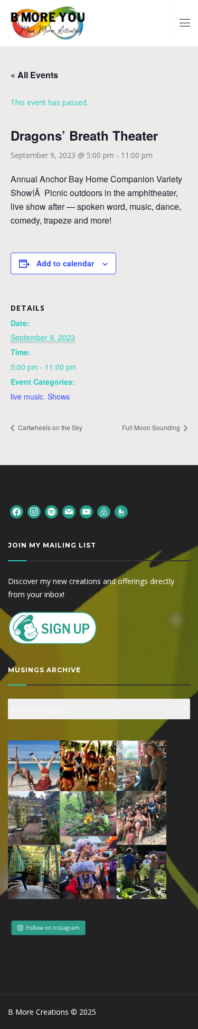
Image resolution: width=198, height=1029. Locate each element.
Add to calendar (65, 263)
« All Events (34, 75)
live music (27, 396)
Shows (59, 396)
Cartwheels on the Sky (49, 427)
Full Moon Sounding (152, 427)
